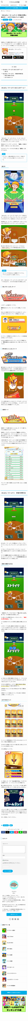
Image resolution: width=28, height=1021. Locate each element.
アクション (5, 19)
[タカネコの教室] (14, 2)
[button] (3, 832)
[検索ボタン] (2, 2)
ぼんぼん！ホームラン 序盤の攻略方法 (13, 73)
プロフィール (14, 914)
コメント (5, 843)
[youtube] (15, 919)
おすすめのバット (9, 77)
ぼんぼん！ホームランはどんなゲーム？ (13, 69)
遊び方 (6, 71)
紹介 (10, 19)
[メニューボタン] (26, 2)
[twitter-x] (10, 919)
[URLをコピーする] (25, 832)
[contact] (18, 919)
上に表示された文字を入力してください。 (12, 863)
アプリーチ (17, 54)
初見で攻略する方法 (9, 75)
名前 (4, 855)
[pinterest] (13, 919)
